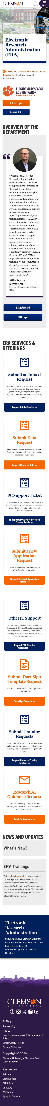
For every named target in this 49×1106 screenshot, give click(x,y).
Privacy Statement (12, 1047)
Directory (7, 1087)
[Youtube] (37, 1012)
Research (12, 71)
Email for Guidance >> (24, 819)
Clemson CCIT (16, 111)
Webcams (8, 1091)
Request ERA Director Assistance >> (24, 646)
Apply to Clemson (12, 1096)
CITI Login (23, 317)
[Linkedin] (30, 1012)
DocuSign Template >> (24, 701)
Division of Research (28, 71)
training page (17, 876)
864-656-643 (11, 949)
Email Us (23, 949)
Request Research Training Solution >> (24, 761)
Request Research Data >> (24, 465)
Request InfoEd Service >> (24, 407)
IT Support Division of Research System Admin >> (24, 520)
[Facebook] (12, 1012)
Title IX (6, 1030)
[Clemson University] (13, 4)
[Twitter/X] (24, 1013)
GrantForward (23, 307)
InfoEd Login (16, 103)
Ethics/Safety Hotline (13, 1042)
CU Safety (8, 1083)
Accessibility (9, 1026)
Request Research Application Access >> (24, 580)
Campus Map (9, 1078)
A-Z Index (8, 1074)
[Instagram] (19, 1012)
